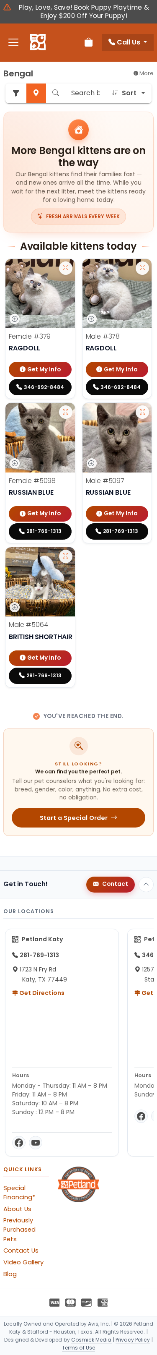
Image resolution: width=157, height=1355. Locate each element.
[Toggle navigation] (13, 42)
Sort (129, 93)
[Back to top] (146, 884)
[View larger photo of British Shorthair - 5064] (65, 556)
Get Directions (41, 993)
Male (103, 336)
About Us (17, 1209)
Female (30, 336)
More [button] (146, 73)
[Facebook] (19, 1142)
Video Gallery (23, 1262)
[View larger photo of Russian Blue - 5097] (142, 412)
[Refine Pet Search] (15, 93)
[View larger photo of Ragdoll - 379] (65, 268)
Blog (10, 1274)
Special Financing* (19, 1192)
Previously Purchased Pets (19, 1229)
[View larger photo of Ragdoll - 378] (142, 268)
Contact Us (21, 1250)
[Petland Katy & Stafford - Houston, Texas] (38, 42)
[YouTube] (35, 1142)
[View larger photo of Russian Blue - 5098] (65, 412)
